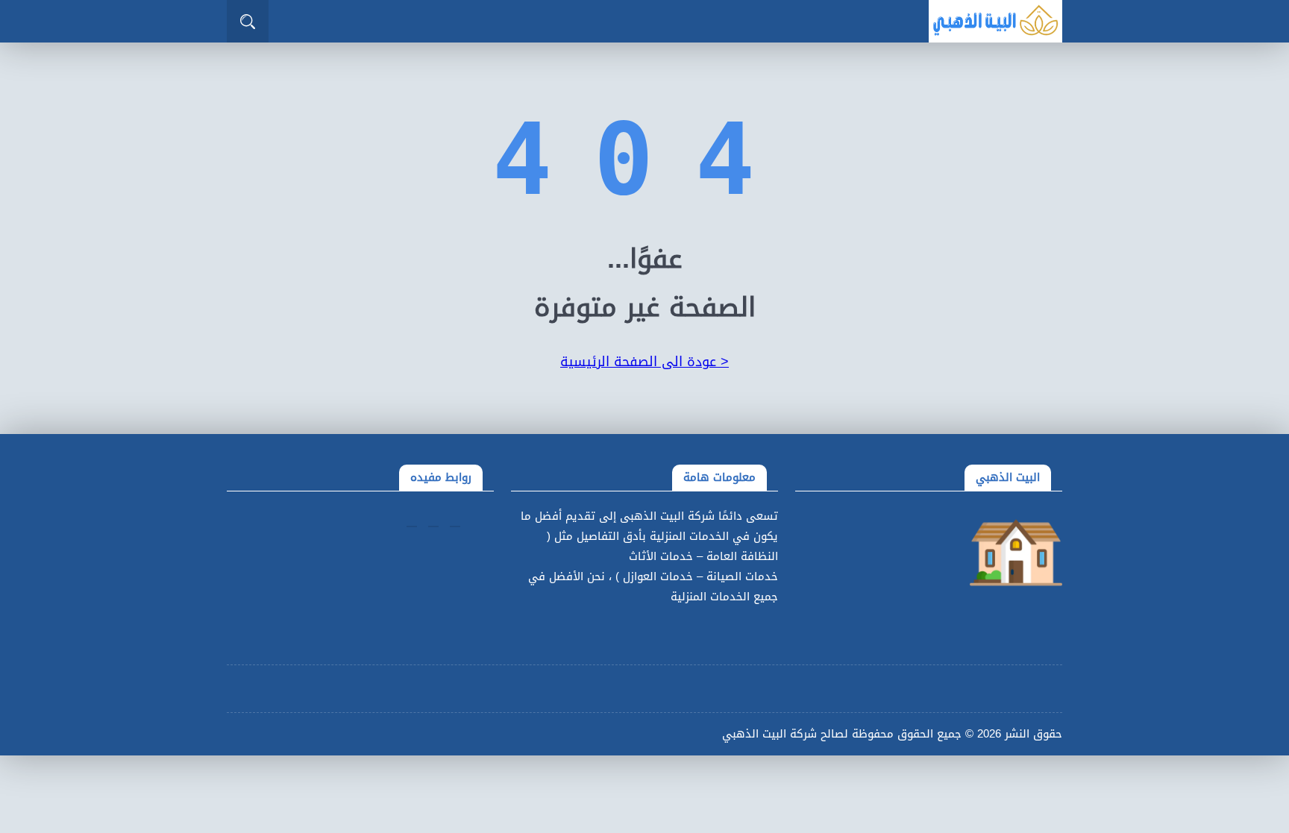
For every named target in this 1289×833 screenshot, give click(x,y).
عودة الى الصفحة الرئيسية (644, 361)
